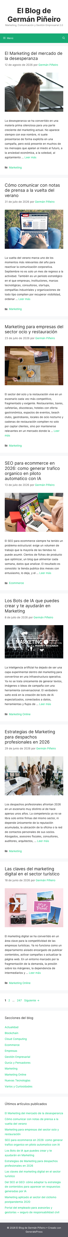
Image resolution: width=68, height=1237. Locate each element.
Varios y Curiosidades (18, 1086)
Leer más (30, 157)
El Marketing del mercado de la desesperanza (33, 56)
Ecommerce (16, 583)
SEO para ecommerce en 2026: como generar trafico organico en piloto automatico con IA (32, 471)
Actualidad (12, 1027)
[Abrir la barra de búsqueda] (63, 38)
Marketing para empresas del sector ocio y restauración (34, 329)
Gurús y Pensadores (18, 1062)
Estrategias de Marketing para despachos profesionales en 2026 (30, 737)
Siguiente (31, 1000)
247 (20, 1000)
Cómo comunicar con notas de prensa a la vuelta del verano (32, 190)
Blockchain (11, 1033)
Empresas (11, 1050)
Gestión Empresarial (17, 1056)
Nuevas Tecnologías (17, 1080)
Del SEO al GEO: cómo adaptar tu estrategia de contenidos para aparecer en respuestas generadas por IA (33, 1187)
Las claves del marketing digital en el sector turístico (32, 871)
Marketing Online (20, 714)
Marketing (15, 167)
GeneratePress (34, 1231)
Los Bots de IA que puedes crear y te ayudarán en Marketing (32, 606)
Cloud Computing (16, 1038)
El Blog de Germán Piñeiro (34, 14)
